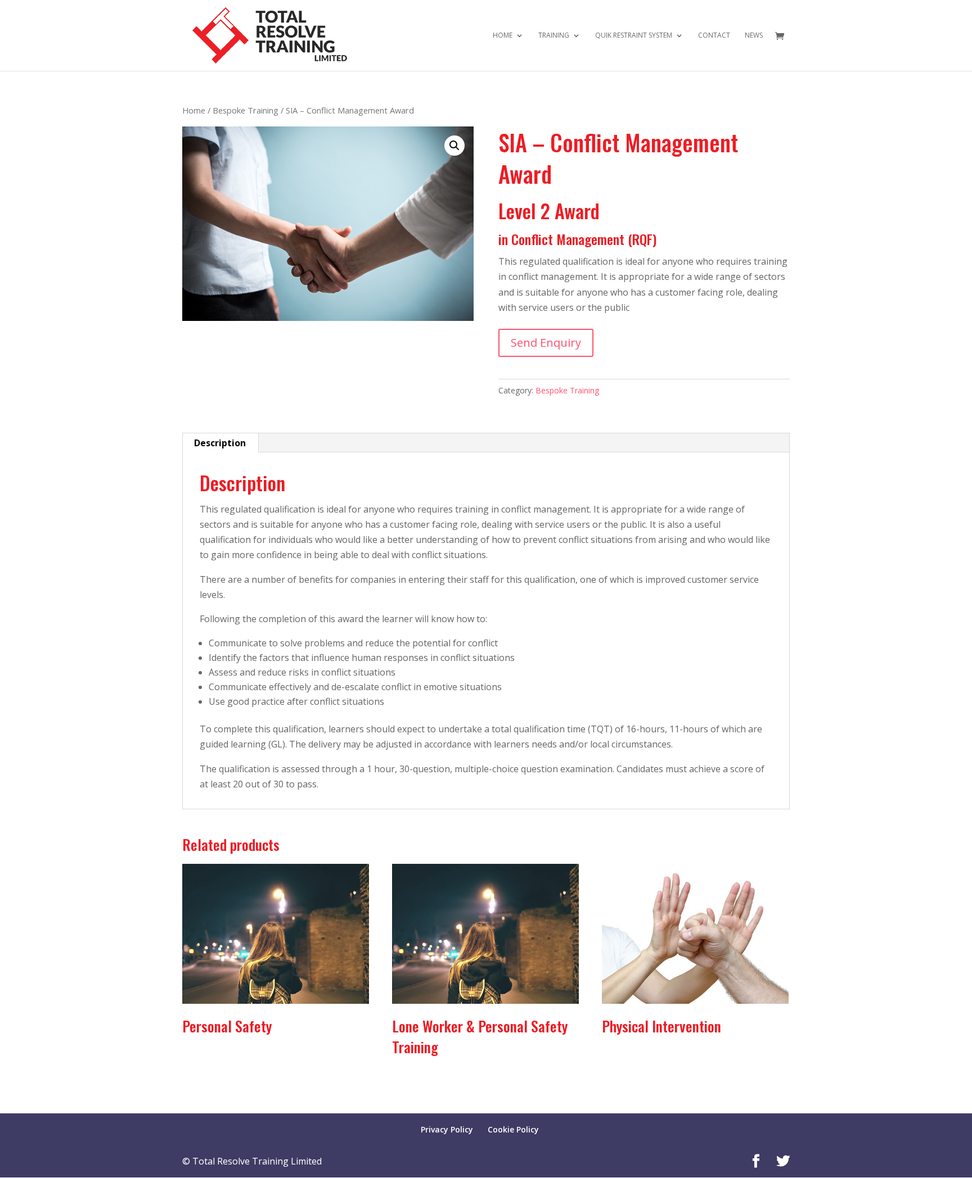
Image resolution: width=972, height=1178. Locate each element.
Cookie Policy (513, 1129)
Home (502, 35)
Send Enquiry (546, 342)
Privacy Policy (447, 1129)
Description (220, 443)
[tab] (220, 442)
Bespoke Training (245, 110)
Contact (714, 35)
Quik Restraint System (633, 35)
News (754, 35)
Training (553, 35)
